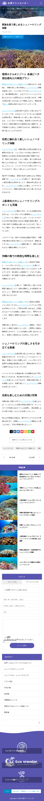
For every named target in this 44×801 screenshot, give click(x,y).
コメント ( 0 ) (12, 582)
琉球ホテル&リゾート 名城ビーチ (13, 36)
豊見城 (6, 712)
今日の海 (7, 688)
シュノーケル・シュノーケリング (16, 675)
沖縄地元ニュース (10, 700)
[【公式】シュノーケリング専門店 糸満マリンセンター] (15, 3)
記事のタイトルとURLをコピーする (22, 440)
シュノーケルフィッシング (14, 669)
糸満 (39, 448)
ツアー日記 (8, 681)
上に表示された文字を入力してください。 (19, 639)
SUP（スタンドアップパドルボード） (18, 663)
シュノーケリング (8, 448)
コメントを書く (22, 645)
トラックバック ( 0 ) (32, 582)
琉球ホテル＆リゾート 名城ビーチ (25, 448)
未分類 (6, 694)
